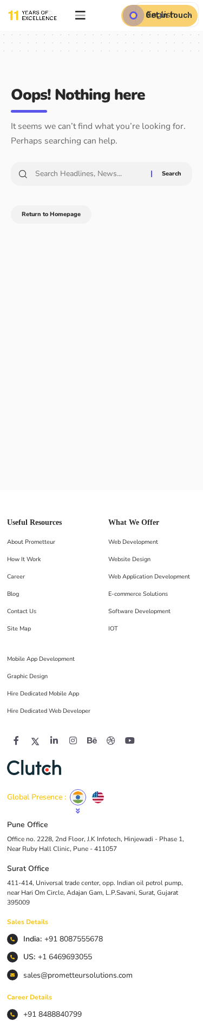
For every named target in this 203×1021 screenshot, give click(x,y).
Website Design (129, 559)
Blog (13, 594)
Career (16, 577)
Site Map (19, 629)
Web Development (133, 542)
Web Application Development (149, 577)
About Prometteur (31, 542)
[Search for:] (89, 174)
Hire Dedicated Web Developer (48, 711)
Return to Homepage (51, 214)
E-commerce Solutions (138, 594)
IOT (113, 629)
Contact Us (21, 611)
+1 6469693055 (65, 957)
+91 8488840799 (52, 1014)
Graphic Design (27, 676)
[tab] (78, 797)
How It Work (24, 559)
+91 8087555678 (73, 939)
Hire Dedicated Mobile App (43, 694)
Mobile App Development (41, 659)
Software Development (139, 611)
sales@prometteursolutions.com (78, 975)
